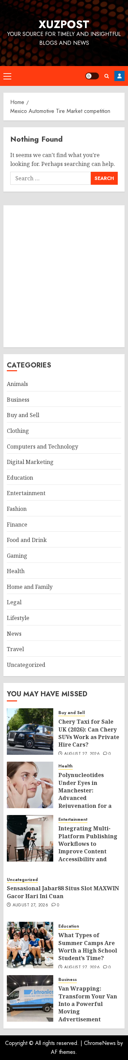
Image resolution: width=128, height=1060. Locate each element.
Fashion (17, 509)
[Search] (106, 76)
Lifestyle (18, 618)
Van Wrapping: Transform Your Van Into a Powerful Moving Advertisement (87, 1004)
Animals (17, 384)
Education (20, 477)
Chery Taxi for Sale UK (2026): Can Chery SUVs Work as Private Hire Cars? (88, 733)
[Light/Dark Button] (92, 76)
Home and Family (30, 587)
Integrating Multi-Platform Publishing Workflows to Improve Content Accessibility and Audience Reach (87, 847)
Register (119, 76)
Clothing (18, 431)
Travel (15, 649)
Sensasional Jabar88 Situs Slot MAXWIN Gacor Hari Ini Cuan (63, 892)
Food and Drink (27, 540)
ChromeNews (100, 1043)
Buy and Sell (23, 415)
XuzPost (64, 24)
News (14, 633)
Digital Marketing (30, 462)
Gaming (17, 555)
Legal (14, 602)
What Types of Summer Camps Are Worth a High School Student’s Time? (87, 946)
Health (16, 571)
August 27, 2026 (82, 754)
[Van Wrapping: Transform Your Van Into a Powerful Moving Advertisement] (30, 998)
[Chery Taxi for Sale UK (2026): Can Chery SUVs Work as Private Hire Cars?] (30, 731)
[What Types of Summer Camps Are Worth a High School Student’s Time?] (30, 945)
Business (18, 399)
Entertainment (26, 493)
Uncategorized (26, 665)
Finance (17, 524)
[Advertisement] (64, 276)
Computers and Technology (42, 446)
